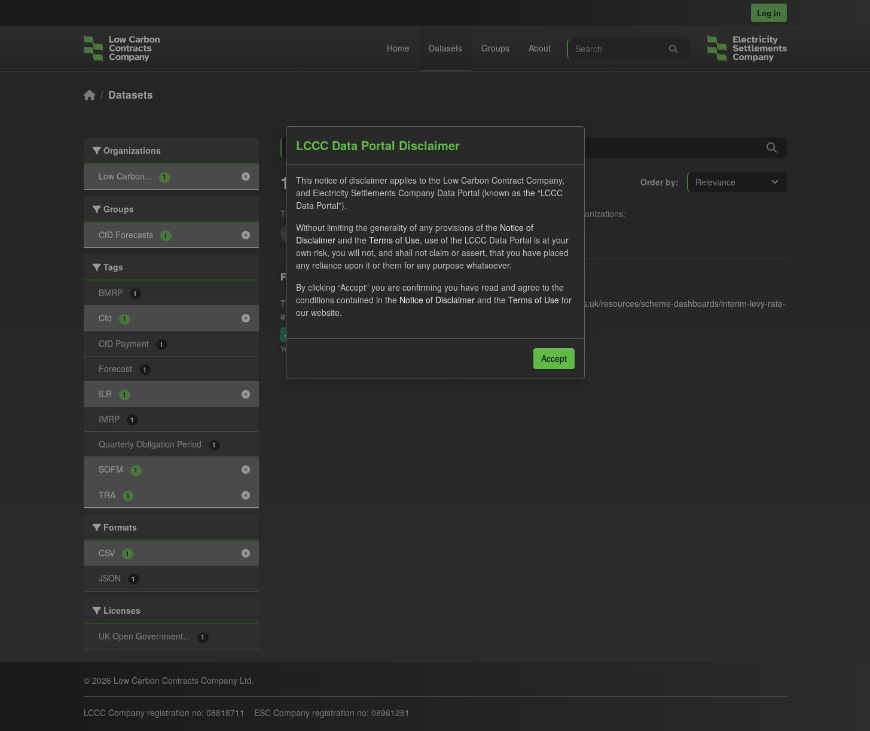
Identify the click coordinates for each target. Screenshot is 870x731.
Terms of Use (394, 240)
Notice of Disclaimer (437, 300)
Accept (554, 358)
